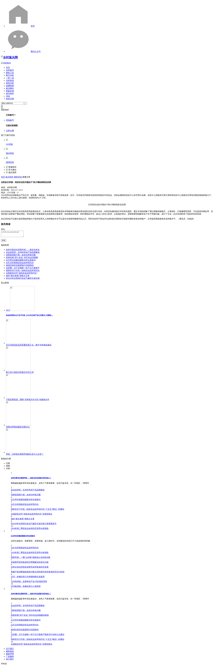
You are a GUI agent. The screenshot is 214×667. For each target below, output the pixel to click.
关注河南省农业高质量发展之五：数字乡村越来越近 (29, 345)
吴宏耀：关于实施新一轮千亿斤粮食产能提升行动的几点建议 (37, 634)
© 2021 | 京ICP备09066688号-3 (41, 664)
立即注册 (10, 131)
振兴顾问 (10, 88)
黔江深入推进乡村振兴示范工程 (20, 372)
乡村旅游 (10, 80)
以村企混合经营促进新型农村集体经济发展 (30, 567)
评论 (3, 240)
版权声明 (10, 654)
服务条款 (10, 651)
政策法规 (10, 99)
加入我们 (10, 659)
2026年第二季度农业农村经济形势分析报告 (30, 528)
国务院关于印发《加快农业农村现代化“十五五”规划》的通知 (37, 509)
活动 (8, 96)
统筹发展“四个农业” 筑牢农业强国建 (22, 257)
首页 (33, 26)
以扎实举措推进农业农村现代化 (20, 263)
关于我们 (10, 649)
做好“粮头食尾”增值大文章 (17, 276)
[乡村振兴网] (9, 57)
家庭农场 (10, 91)
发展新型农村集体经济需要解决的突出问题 (30, 562)
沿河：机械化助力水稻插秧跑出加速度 (28, 577)
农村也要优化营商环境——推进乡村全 (23, 250)
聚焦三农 (10, 73)
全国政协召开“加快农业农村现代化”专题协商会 (31, 514)
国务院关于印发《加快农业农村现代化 (23, 270)
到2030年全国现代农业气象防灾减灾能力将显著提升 (33, 524)
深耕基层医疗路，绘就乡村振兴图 (21, 255)
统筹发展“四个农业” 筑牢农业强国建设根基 (30, 615)
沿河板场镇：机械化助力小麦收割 (26, 586)
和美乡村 (10, 83)
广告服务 (10, 656)
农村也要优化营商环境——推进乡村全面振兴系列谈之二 (31, 478)
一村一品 (10, 78)
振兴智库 (10, 93)
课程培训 (18, 177)
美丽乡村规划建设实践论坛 (18, 427)
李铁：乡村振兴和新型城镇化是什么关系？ (25, 454)
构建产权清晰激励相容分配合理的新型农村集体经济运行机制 (37, 572)
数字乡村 (10, 75)
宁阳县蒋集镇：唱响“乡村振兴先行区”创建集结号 (27, 399)
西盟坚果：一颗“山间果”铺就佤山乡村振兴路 (30, 557)
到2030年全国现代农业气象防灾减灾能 (23, 278)
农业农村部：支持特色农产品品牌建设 (23, 252)
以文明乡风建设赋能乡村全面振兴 (21, 260)
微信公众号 (36, 51)
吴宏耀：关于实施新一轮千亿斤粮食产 (23, 268)
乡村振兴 (10, 70)
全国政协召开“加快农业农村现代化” (21, 273)
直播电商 (10, 86)
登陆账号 (10, 120)
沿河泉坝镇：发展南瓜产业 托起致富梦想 (29, 581)
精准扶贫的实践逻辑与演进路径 (20, 265)
